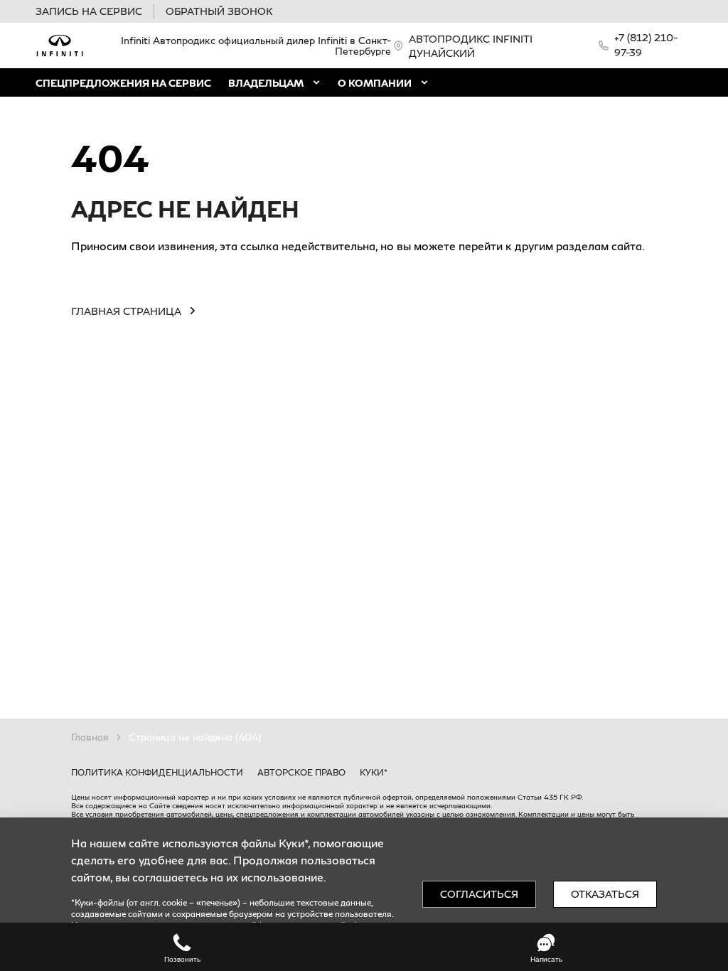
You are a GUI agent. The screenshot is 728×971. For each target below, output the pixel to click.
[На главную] (60, 45)
